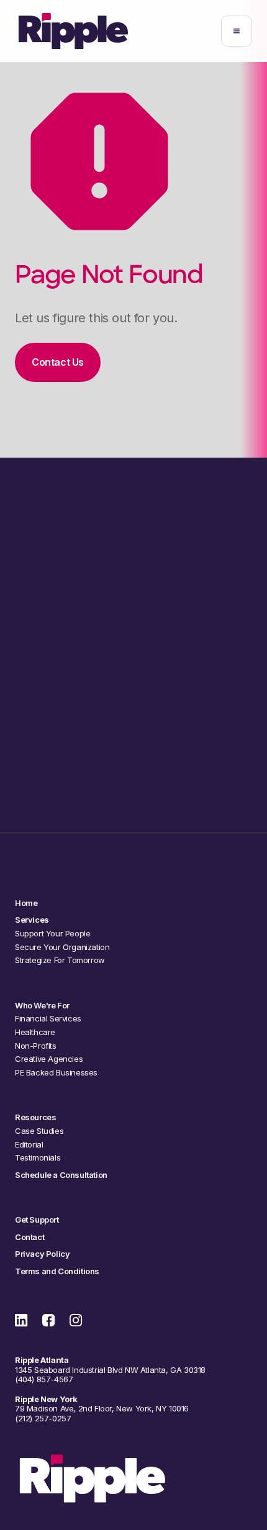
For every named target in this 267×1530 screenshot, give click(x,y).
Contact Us (58, 362)
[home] (73, 31)
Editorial (29, 1144)
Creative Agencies (49, 1059)
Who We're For (42, 1005)
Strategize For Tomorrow (60, 960)
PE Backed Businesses (56, 1072)
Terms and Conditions (57, 1271)
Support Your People (52, 933)
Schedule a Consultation (133, 772)
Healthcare (35, 1032)
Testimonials (37, 1157)
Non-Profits (36, 1046)
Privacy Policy (42, 1254)
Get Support (37, 1219)
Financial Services (48, 1018)
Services (32, 920)
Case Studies (39, 1131)
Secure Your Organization (62, 947)
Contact (29, 1237)
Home (26, 903)
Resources (35, 1117)
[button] (236, 31)
